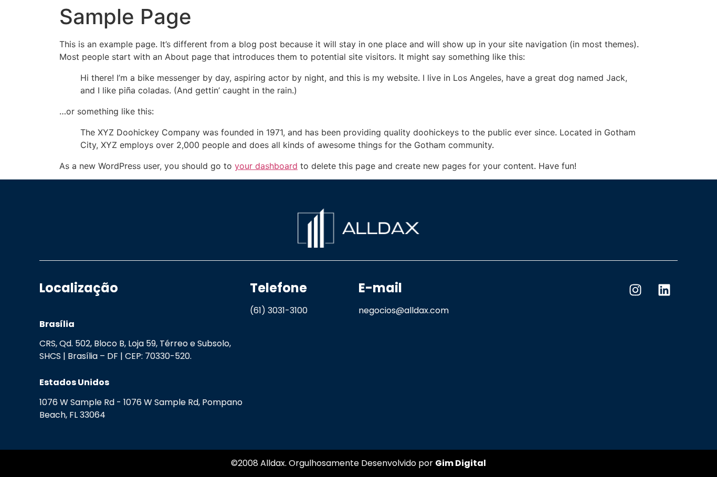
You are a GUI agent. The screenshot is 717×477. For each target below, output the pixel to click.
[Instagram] (636, 290)
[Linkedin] (664, 290)
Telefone (278, 287)
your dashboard (266, 166)
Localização (78, 287)
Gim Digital (460, 463)
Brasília (57, 324)
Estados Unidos (74, 382)
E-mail (380, 287)
